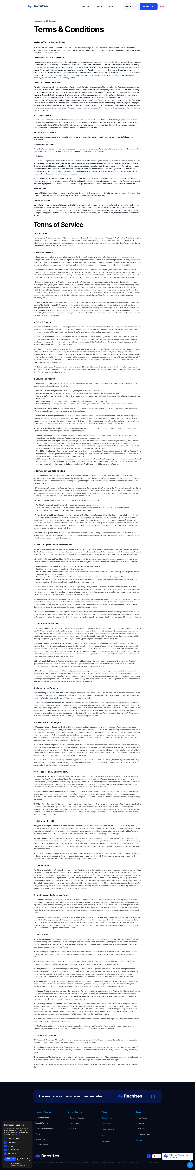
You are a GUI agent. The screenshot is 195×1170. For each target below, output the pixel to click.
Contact (139, 1140)
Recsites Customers (75, 1112)
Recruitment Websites (42, 1112)
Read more (18, 1134)
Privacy (149, 1162)
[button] (17, 1163)
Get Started (106, 1124)
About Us (105, 1136)
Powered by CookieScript (17, 1166)
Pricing (104, 1112)
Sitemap (156, 1162)
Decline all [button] (24, 1159)
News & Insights (108, 1130)
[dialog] (17, 1144)
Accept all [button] (10, 1159)
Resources (106, 1141)
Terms (143, 1162)
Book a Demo (107, 1118)
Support (139, 1112)
